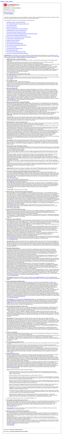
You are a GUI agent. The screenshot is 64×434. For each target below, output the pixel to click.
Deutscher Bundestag (14, 275)
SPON (11, 115)
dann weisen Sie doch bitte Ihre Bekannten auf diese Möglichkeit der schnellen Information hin (31, 57)
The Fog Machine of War (12, 25)
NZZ (11, 340)
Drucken (11, 1)
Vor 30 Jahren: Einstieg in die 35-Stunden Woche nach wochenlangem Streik (22, 33)
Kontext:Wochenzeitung (14, 367)
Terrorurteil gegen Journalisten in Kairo (14, 48)
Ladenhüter (9, 302)
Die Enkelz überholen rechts (12, 50)
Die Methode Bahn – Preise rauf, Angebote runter (16, 30)
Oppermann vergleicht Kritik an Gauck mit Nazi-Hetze (17, 28)
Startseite (2, 1)
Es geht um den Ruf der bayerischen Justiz (15, 38)
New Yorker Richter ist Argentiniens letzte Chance (16, 45)
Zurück (6, 1)
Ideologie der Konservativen (15, 300)
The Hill (11, 78)
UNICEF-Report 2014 (14, 72)
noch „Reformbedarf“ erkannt (39, 277)
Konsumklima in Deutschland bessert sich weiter (16, 51)
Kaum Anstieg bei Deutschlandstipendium (15, 43)
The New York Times (14, 86)
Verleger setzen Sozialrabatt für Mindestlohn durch (17, 35)
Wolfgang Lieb (11, 13)
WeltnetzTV (12, 424)
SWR (11, 138)
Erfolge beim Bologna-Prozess (13, 41)
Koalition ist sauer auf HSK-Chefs (13, 40)
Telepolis (11, 351)
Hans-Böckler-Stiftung (14, 178)
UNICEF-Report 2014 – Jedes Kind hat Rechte (16, 22)
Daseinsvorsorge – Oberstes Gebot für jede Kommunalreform (19, 36)
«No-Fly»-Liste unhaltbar (12, 46)
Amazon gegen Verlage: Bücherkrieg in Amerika (16, 32)
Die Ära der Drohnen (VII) (12, 27)
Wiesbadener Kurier (14, 239)
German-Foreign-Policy (14, 100)
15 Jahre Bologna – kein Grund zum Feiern (30, 278)
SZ (10, 217)
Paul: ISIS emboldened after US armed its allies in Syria (18, 23)
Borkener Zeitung (13, 406)
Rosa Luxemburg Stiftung (15, 207)
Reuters (11, 187)
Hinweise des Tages (9, 12)
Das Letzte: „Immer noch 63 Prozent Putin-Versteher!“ (17, 53)
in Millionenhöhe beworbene (28, 299)
